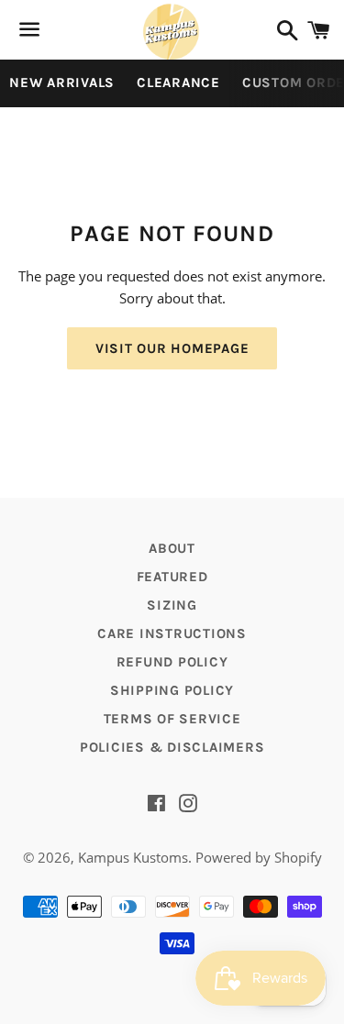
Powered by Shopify (258, 857)
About (172, 548)
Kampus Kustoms (133, 857)
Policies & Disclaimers (172, 747)
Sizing (172, 605)
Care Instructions (172, 633)
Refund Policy (172, 662)
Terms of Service (172, 718)
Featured (172, 576)
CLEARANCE (178, 82)
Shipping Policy (172, 690)
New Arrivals (62, 82)
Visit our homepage (172, 348)
